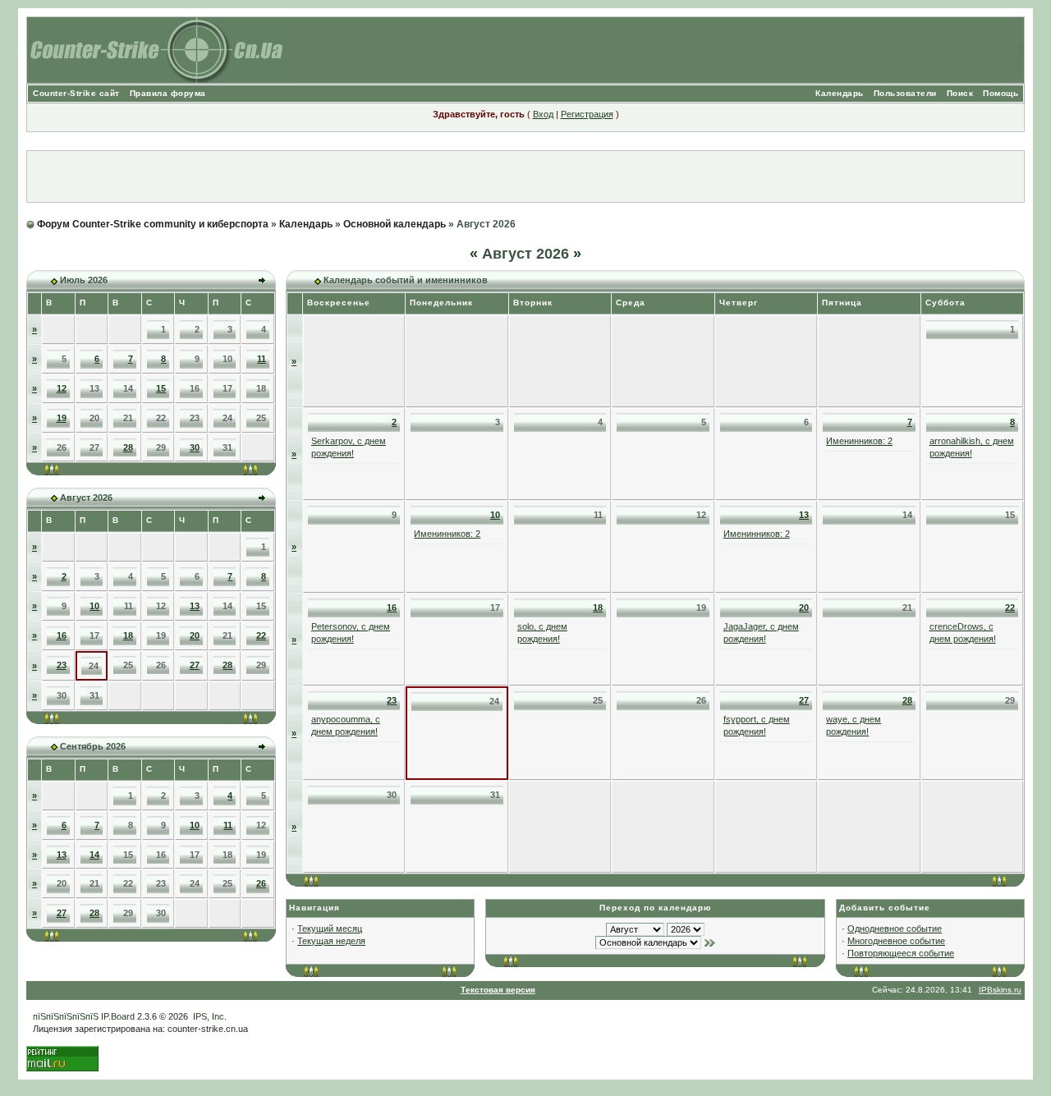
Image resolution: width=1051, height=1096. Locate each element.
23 (62, 665)
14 (94, 855)
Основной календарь (394, 224)
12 (62, 388)
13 (195, 606)
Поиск (960, 93)
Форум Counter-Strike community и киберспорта (152, 224)
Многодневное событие (896, 941)
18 (128, 635)
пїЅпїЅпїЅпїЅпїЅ (66, 1016)
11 (261, 359)
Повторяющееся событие (900, 953)
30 (195, 447)
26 (261, 883)
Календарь (839, 93)
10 (94, 606)
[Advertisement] (525, 176)
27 (195, 665)
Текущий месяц (329, 928)
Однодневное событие (894, 928)
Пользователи (905, 93)
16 (62, 635)
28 (128, 447)
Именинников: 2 (859, 441)
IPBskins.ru (1000, 989)
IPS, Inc (208, 1016)
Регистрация (587, 114)
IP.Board (118, 1016)
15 (161, 388)
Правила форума (168, 93)
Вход (543, 114)
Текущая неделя (331, 941)
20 (195, 635)
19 (62, 418)
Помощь (1000, 93)
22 (261, 635)
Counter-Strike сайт (76, 93)
